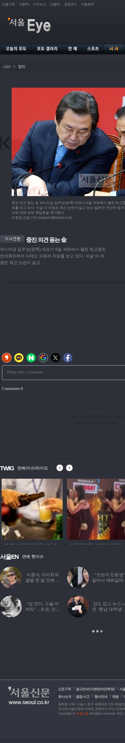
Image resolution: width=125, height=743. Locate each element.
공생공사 (70, 4)
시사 (6, 66)
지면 (93, 689)
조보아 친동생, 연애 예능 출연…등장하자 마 (77, 580)
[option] (30, 508)
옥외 (110, 689)
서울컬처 (87, 4)
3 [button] (101, 631)
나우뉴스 (39, 4)
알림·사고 (83, 697)
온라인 (102, 689)
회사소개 (64, 697)
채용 (115, 697)
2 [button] (97, 631)
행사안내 (100, 697)
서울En (55, 4)
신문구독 (64, 689)
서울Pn (24, 4)
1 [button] (93, 631)
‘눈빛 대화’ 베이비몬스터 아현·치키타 (77, 609)
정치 (21, 66)
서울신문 (8, 4)
